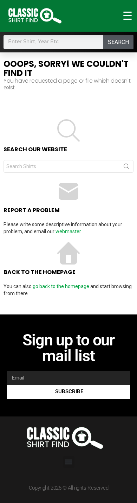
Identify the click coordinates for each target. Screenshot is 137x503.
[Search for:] (68, 166)
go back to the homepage (61, 286)
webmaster (68, 231)
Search (118, 42)
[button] (68, 462)
